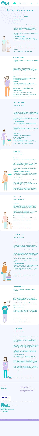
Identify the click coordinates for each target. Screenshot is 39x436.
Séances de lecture (24, 387)
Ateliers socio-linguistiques (26, 390)
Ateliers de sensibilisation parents (28, 389)
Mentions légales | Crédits (33, 419)
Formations (22, 391)
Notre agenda (4, 386)
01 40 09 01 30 (3, 408)
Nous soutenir (4, 388)
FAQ (1, 387)
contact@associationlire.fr (7, 409)
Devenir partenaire (5, 390)
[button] (37, 3)
